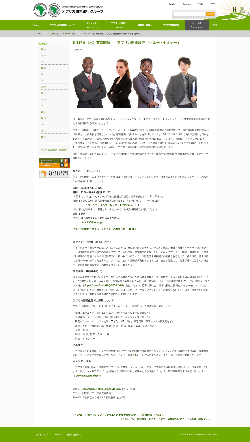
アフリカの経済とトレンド (119, 25)
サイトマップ (42, 434)
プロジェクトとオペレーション (93, 25)
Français (187, 4)
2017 (43, 106)
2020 (43, 87)
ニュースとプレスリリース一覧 (62, 34)
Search (210, 14)
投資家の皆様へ (145, 25)
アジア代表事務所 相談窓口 (54, 150)
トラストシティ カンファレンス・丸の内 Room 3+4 (111, 205)
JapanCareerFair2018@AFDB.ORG (104, 285)
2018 (43, 99)
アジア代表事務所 (171, 25)
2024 (43, 62)
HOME (38, 34)
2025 (43, 55)
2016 (43, 112)
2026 (43, 49)
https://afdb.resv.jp (91, 222)
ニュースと (197, 25)
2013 (43, 131)
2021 (43, 80)
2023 (43, 68)
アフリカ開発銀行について (62, 25)
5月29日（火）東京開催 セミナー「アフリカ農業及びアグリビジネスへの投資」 (164, 419)
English (172, 4)
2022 (43, 74)
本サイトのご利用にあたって (68, 434)
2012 (43, 137)
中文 (213, 4)
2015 (43, 118)
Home (36, 25)
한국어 (201, 4)
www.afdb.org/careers (88, 375)
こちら (135, 355)
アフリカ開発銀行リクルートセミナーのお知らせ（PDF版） (105, 229)
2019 (43, 93)
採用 (215, 25)
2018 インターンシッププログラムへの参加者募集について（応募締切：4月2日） (120, 414)
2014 (43, 124)
